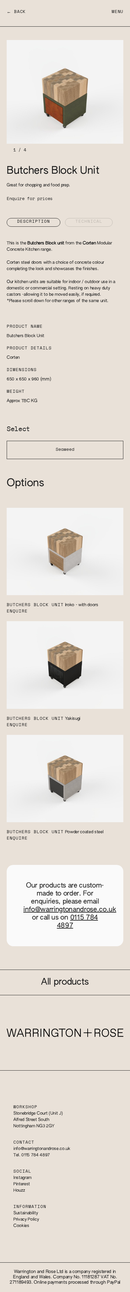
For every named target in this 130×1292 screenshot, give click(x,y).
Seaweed (65, 449)
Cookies (21, 1226)
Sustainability (25, 1213)
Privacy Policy (26, 1219)
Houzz (19, 1190)
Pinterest (21, 1184)
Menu (117, 12)
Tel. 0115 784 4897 (31, 1155)
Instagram (22, 1178)
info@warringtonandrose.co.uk (69, 909)
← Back (16, 12)
